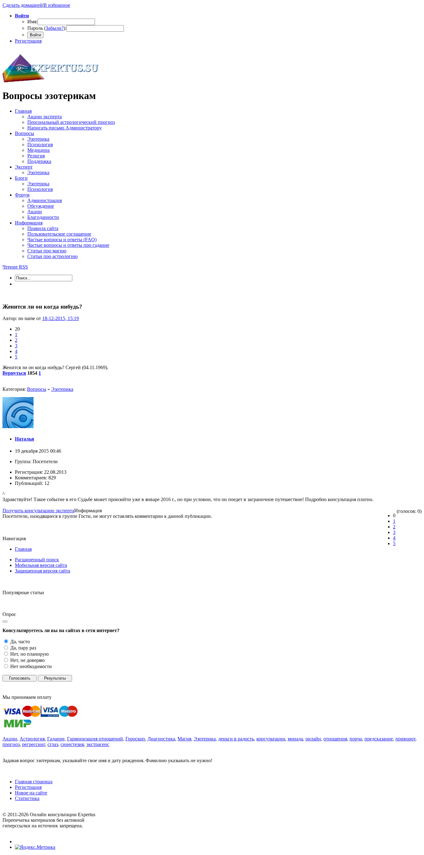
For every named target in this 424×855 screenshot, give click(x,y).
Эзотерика (62, 389)
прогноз (11, 744)
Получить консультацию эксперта (38, 510)
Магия (184, 738)
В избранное (56, 5)
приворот (405, 738)
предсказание (378, 738)
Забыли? (55, 28)
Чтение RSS (15, 266)
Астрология (32, 738)
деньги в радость (236, 738)
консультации (270, 738)
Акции (9, 738)
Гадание (56, 738)
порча (356, 738)
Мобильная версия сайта (41, 565)
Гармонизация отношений (95, 738)
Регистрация (28, 40)
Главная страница (33, 781)
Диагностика (161, 738)
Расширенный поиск (37, 559)
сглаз (52, 744)
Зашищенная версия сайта (42, 570)
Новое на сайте (31, 792)
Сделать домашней (22, 5)
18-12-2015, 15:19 (60, 318)
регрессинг (33, 744)
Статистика (27, 798)
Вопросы (36, 389)
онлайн (313, 738)
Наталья (24, 438)
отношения (335, 738)
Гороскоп (135, 738)
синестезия (72, 744)
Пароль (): (46, 28)
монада (295, 738)
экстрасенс (97, 744)
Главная (23, 549)
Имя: (32, 21)
